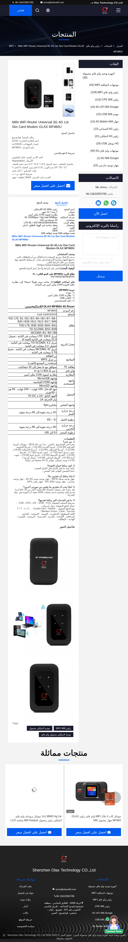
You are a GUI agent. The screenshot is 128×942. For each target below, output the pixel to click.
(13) (106, 128)
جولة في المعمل (26, 893)
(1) (108, 158)
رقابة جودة (25, 899)
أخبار (25, 906)
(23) (106, 165)
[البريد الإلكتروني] (98, 203)
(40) (104, 150)
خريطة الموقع (25, 919)
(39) (98, 75)
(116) (107, 99)
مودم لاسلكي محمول (39, 728)
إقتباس (20, 10)
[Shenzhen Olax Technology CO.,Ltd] (104, 10)
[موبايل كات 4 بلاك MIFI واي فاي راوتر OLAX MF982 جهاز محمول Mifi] (93, 789)
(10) (104, 106)
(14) (104, 121)
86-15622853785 (24, 2)
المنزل (119, 46)
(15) (107, 114)
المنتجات (108, 46)
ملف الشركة (25, 886)
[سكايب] (114, 203)
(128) (105, 92)
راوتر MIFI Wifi (63, 728)
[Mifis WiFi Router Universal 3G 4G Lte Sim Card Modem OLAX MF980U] (35, 92)
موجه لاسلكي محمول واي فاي (56, 734)
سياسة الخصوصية (25, 926)
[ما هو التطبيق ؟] (106, 203)
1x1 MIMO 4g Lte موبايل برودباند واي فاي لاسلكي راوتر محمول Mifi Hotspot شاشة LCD (36, 818)
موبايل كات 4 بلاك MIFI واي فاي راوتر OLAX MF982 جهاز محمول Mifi (96, 818)
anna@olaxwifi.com (54, 2)
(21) (107, 136)
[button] (68, 115)
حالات (25, 913)
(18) (107, 143)
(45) (104, 85)
